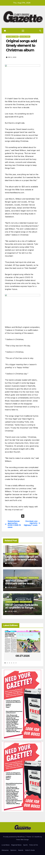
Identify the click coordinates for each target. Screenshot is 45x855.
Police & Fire (33, 845)
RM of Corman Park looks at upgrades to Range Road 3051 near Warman (21, 607)
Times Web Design (22, 839)
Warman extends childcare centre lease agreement (19, 583)
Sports (25, 845)
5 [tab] (14, 664)
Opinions (13, 850)
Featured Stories (12, 36)
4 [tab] (11, 664)
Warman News (33, 553)
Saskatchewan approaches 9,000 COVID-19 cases (14, 524)
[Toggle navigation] (23, 30)
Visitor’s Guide (30, 850)
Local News (23, 553)
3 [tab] (9, 664)
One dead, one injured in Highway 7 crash (30, 523)
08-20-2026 (22, 655)
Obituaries (5, 850)
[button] (40, 31)
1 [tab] (5, 664)
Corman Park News (12, 602)
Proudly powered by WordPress (14, 837)
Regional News (25, 36)
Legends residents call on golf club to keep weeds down (21, 559)
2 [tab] (7, 664)
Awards (20, 850)
